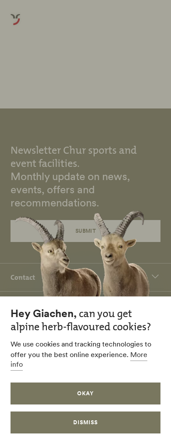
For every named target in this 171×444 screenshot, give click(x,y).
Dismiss (85, 422)
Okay (85, 393)
